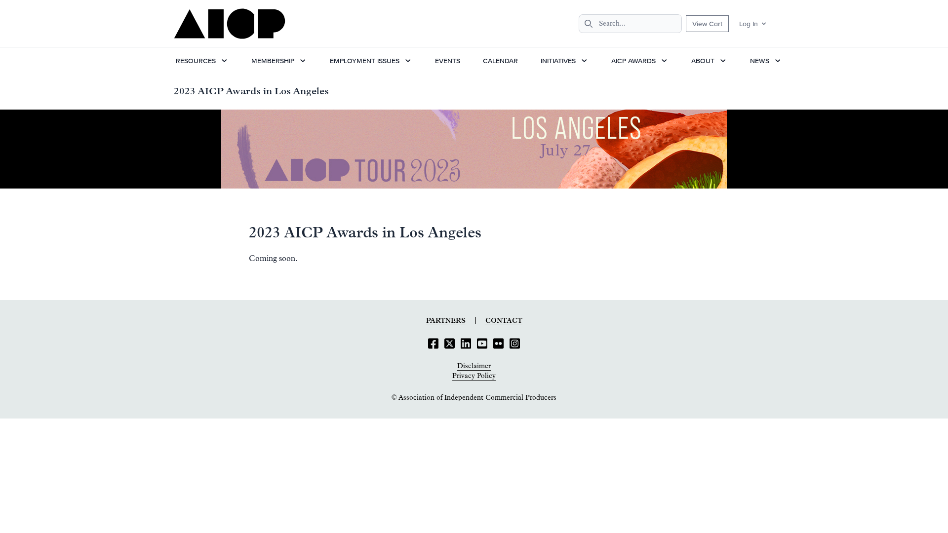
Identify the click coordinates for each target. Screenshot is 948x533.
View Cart (707, 24)
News (759, 61)
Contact (503, 320)
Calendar (500, 61)
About (702, 61)
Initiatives (558, 61)
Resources (196, 61)
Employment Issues (364, 61)
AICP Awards (633, 61)
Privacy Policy (474, 376)
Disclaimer (474, 366)
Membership (272, 61)
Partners (446, 320)
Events (447, 61)
